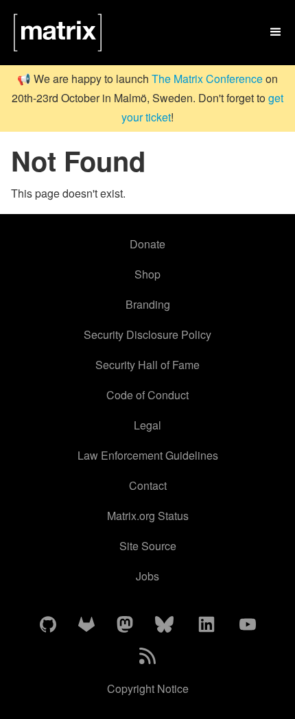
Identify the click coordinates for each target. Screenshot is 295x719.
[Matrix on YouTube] (247, 625)
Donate (147, 244)
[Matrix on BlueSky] (164, 625)
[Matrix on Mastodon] (125, 625)
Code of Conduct (147, 395)
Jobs (147, 576)
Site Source (147, 546)
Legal (147, 425)
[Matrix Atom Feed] (147, 656)
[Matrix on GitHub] (48, 625)
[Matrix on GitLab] (86, 625)
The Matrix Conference (207, 78)
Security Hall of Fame (147, 365)
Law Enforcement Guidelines (148, 455)
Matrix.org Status (148, 515)
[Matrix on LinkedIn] (206, 625)
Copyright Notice (148, 688)
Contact (148, 485)
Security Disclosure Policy (147, 334)
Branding (148, 304)
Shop (147, 274)
